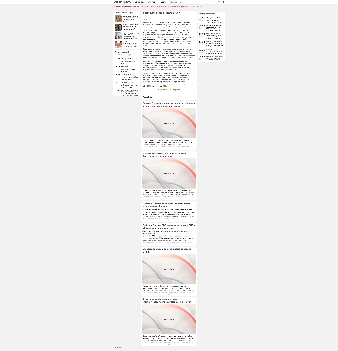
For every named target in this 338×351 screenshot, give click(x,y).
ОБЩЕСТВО (163, 2)
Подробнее (147, 97)
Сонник (199, 7)
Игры (193, 7)
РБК (164, 86)
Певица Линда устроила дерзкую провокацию (173, 7)
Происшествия (176, 2)
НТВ (175, 70)
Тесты (152, 7)
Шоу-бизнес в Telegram (169, 90)
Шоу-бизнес (139, 2)
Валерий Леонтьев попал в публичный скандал (131, 7)
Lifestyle (151, 2)
